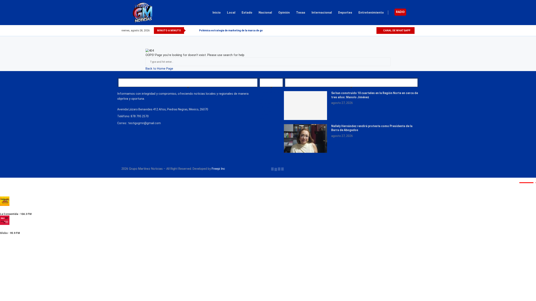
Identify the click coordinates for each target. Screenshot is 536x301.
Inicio (217, 12)
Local (231, 12)
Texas (300, 12)
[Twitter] (363, 30)
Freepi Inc (218, 169)
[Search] (412, 12)
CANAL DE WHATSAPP (396, 30)
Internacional (322, 12)
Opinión (284, 12)
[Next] (195, 30)
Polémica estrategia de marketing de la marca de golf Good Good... (240, 30)
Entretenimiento (371, 12)
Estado (247, 12)
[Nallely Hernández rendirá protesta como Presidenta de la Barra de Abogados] (305, 138)
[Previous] (189, 30)
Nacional (265, 12)
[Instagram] (368, 30)
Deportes (345, 12)
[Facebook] (358, 30)
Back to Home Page (159, 68)
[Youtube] (373, 30)
